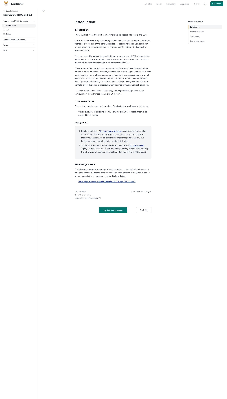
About (159, 4)
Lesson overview (84, 101)
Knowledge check (85, 164)
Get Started (216, 4)
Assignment (81, 122)
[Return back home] (14, 4)
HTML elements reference (109, 131)
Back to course (12, 11)
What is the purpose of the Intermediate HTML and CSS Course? (106, 181)
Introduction (81, 29)
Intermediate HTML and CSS (18, 15)
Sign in (196, 4)
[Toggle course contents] (43, 10)
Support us (184, 4)
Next (142, 210)
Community (170, 4)
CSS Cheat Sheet (136, 145)
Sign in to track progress (113, 210)
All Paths (148, 4)
